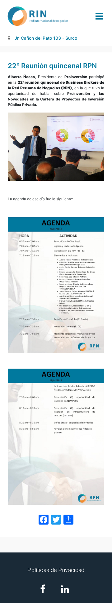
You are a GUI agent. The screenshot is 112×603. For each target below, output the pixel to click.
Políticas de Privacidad (55, 570)
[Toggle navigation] (99, 16)
